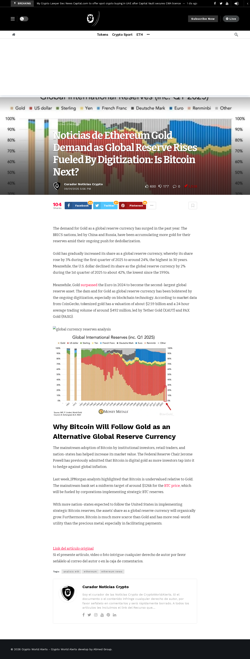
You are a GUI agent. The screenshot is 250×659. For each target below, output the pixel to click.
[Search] (236, 34)
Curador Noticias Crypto (83, 184)
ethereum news (111, 571)
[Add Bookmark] (192, 205)
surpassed (89, 285)
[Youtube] (102, 615)
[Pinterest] (108, 615)
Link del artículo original (73, 548)
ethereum (90, 571)
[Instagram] (95, 615)
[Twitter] (89, 615)
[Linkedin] (114, 615)
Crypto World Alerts (35, 649)
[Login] (236, 3)
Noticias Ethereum (67, 124)
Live (232, 18)
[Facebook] (83, 615)
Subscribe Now (203, 18)
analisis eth (71, 571)
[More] (148, 34)
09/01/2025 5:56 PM (77, 188)
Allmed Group (102, 649)
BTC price (172, 486)
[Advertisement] (125, 68)
